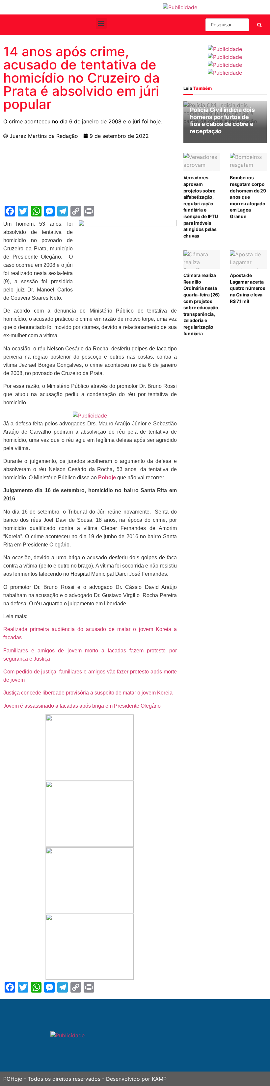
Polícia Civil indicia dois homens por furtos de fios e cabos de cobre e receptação (222, 120)
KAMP (159, 1078)
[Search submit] (259, 25)
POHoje (12, 1078)
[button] (101, 23)
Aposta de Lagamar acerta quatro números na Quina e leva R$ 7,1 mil (247, 288)
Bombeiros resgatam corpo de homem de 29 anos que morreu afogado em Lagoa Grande (248, 197)
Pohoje (106, 477)
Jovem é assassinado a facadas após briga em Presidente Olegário (82, 706)
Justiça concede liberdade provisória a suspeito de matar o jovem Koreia (88, 692)
